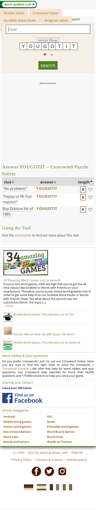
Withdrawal (75, 460)
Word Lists (10, 437)
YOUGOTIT (46, 188)
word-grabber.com (54, 452)
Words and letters (16, 442)
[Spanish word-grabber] (40, 486)
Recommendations (17, 432)
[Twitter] (48, 471)
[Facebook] (35, 471)
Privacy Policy (21, 460)
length (84, 182)
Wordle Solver (14, 13)
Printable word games (63, 427)
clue (7, 182)
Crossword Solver (46, 13)
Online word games (17, 427)
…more (8, 306)
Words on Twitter (59, 442)
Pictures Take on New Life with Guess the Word (43, 334)
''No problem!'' (14, 188)
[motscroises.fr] (53, 486)
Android (9, 417)
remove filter (47, 40)
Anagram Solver (56, 20)
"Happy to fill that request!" (17, 199)
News (51, 422)
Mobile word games (17, 422)
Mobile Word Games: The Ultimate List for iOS (43, 314)
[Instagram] (61, 471)
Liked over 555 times (16, 388)
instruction (23, 235)
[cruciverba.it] (66, 486)
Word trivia (55, 437)
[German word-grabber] (27, 486)
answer (46, 182)
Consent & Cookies (49, 460)
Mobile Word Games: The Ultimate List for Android (46, 342)
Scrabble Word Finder (20, 20)
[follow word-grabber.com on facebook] (22, 398)
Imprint (77, 452)
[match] (90, 189)
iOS (49, 417)
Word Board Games (61, 432)
